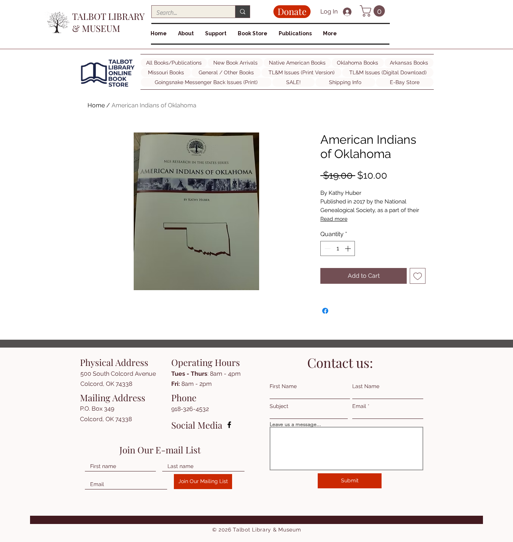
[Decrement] (326, 248)
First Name (283, 386)
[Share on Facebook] (325, 310)
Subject (279, 406)
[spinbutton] (337, 248)
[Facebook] (229, 424)
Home (96, 105)
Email (359, 406)
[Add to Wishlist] (417, 276)
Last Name (365, 386)
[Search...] (242, 12)
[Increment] (348, 248)
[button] (374, 11)
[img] (107, 87)
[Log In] (348, 11)
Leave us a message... (295, 424)
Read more (333, 219)
